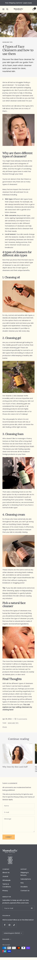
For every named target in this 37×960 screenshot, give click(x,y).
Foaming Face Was (25, 446)
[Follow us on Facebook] (4, 925)
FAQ (22, 883)
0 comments (22, 719)
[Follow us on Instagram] (9, 925)
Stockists (24, 887)
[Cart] (33, 9)
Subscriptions (26, 879)
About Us (5, 872)
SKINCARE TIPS (7, 42)
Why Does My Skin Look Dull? (15, 767)
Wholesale (6, 880)
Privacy (5, 890)
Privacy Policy (19, 797)
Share (4, 727)
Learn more (27, 3)
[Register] (31, 908)
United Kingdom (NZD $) (12, 933)
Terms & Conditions (6, 885)
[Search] (7, 9)
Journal (5, 876)
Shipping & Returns (25, 873)
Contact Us (25, 890)
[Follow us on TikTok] (14, 925)
